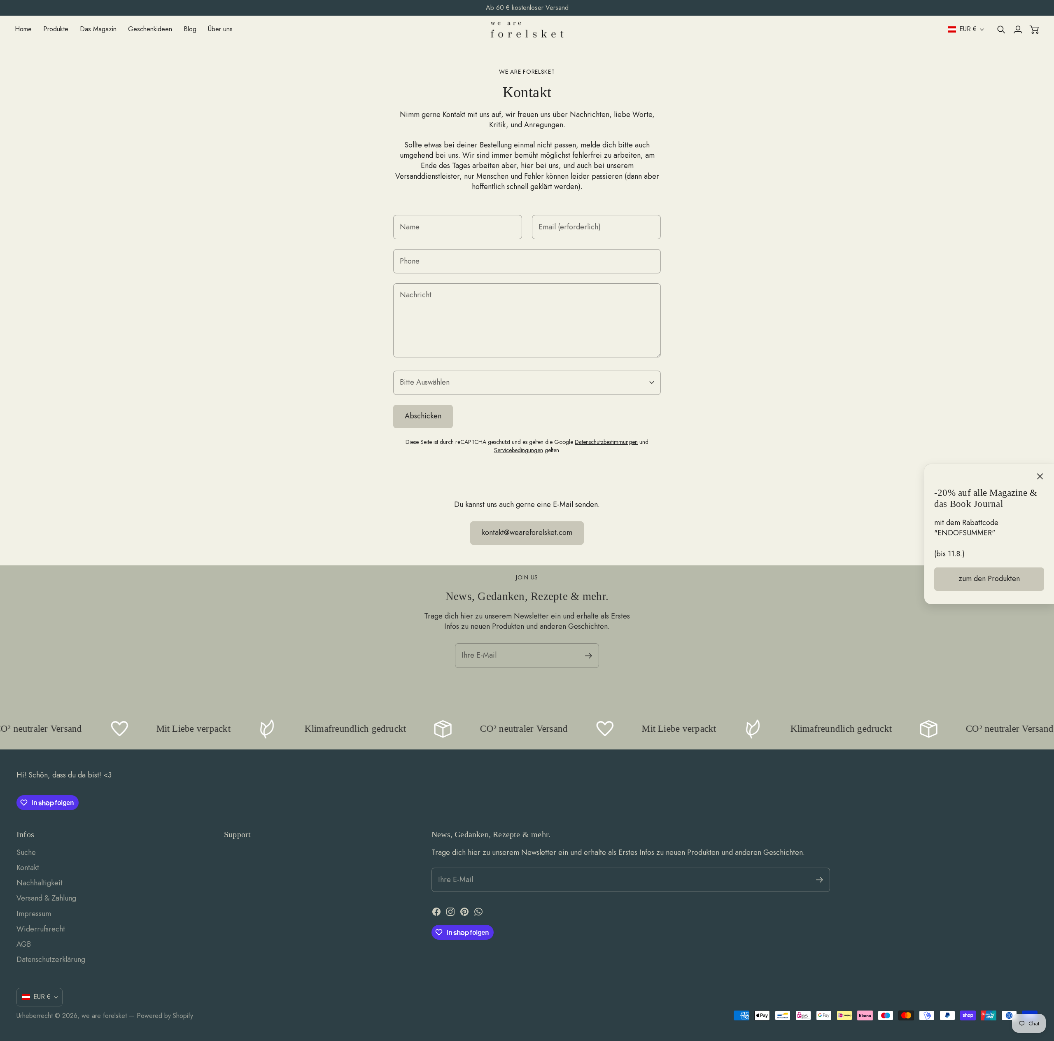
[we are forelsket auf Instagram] (450, 912)
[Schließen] (1040, 476)
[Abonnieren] (588, 656)
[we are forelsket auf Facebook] (436, 912)
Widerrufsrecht (40, 929)
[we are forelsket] (527, 29)
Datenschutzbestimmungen (606, 442)
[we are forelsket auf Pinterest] (464, 912)
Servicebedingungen (518, 450)
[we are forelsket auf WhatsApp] (478, 912)
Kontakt (27, 867)
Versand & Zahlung (46, 898)
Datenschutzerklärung (50, 959)
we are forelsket (104, 1015)
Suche (26, 852)
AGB (23, 944)
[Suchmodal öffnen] (1001, 29)
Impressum (33, 913)
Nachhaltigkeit (39, 883)
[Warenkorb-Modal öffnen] (1034, 29)
